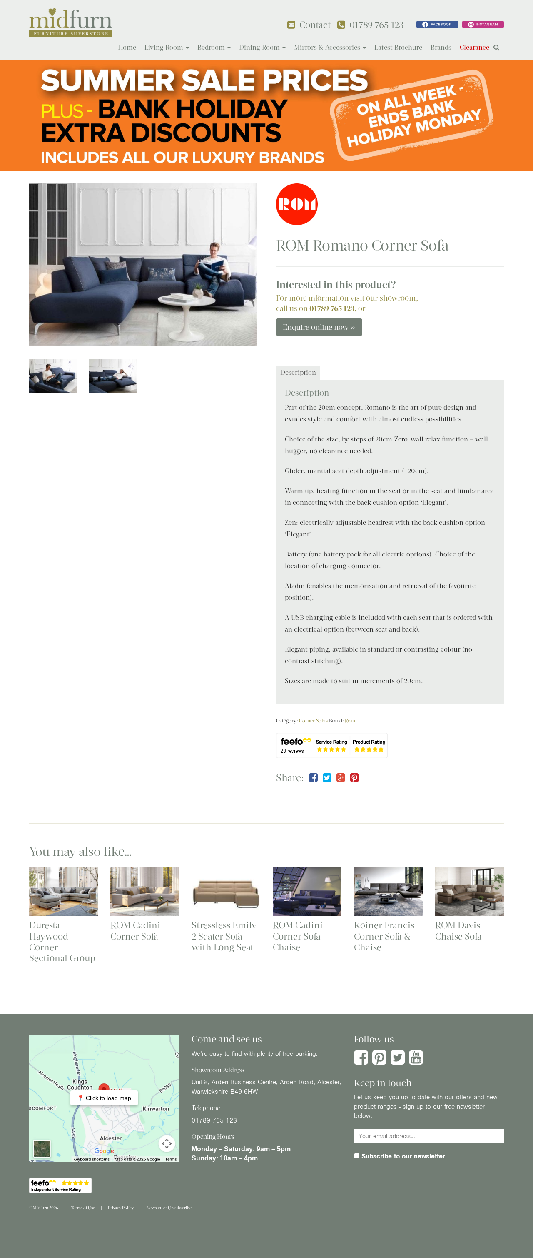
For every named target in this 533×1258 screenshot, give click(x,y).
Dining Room (260, 47)
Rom (350, 721)
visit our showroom (383, 298)
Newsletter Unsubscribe (169, 1207)
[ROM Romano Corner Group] (143, 264)
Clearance (474, 47)
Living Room (164, 47)
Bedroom (212, 47)
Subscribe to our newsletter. (402, 1156)
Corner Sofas (313, 721)
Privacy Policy (121, 1207)
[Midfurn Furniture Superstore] (70, 22)
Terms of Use (83, 1207)
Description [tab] (298, 372)
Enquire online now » (319, 327)
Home (127, 47)
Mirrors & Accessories (328, 47)
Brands (441, 47)
